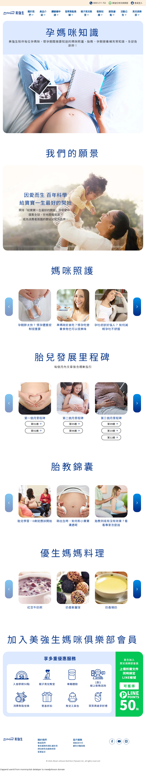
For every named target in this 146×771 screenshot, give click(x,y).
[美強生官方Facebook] (112, 741)
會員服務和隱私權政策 (48, 745)
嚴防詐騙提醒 (79, 745)
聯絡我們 (42, 742)
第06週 (73, 430)
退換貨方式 (78, 742)
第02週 (35, 430)
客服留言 (42, 751)
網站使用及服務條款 (47, 748)
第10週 (111, 430)
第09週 (111, 424)
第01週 (35, 424)
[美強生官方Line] (126, 741)
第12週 (111, 437)
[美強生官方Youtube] (119, 741)
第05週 (73, 424)
